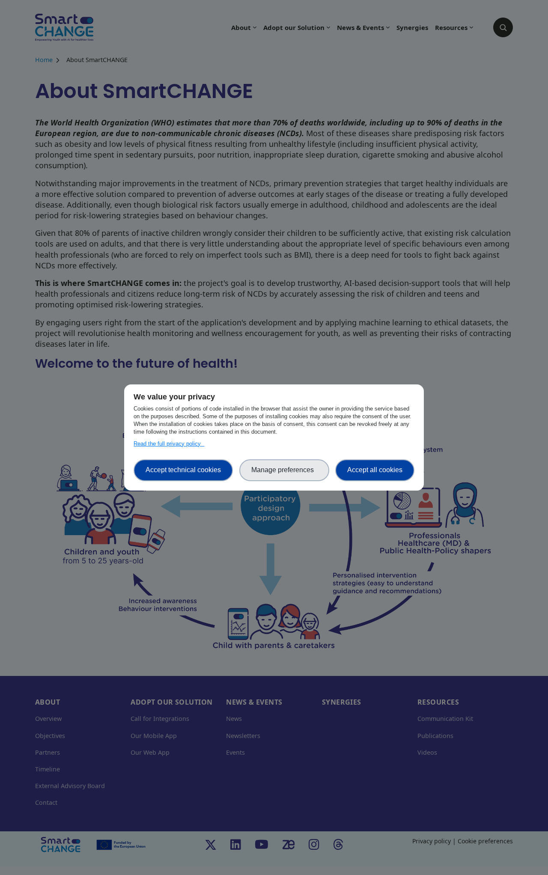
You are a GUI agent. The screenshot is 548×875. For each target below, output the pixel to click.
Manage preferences (284, 469)
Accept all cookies (374, 469)
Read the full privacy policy (169, 443)
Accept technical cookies (183, 469)
